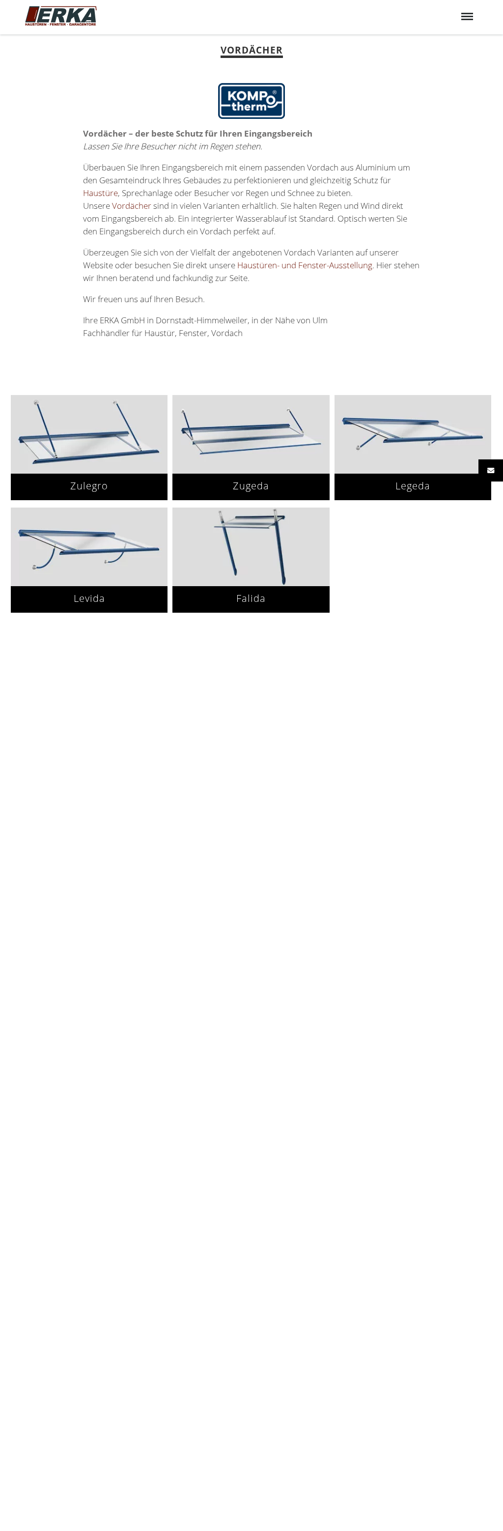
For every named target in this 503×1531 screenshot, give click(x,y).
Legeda (412, 485)
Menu (467, 17)
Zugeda (251, 485)
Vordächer (131, 205)
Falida (251, 598)
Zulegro (89, 485)
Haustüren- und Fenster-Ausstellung (304, 265)
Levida (89, 598)
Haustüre (100, 192)
